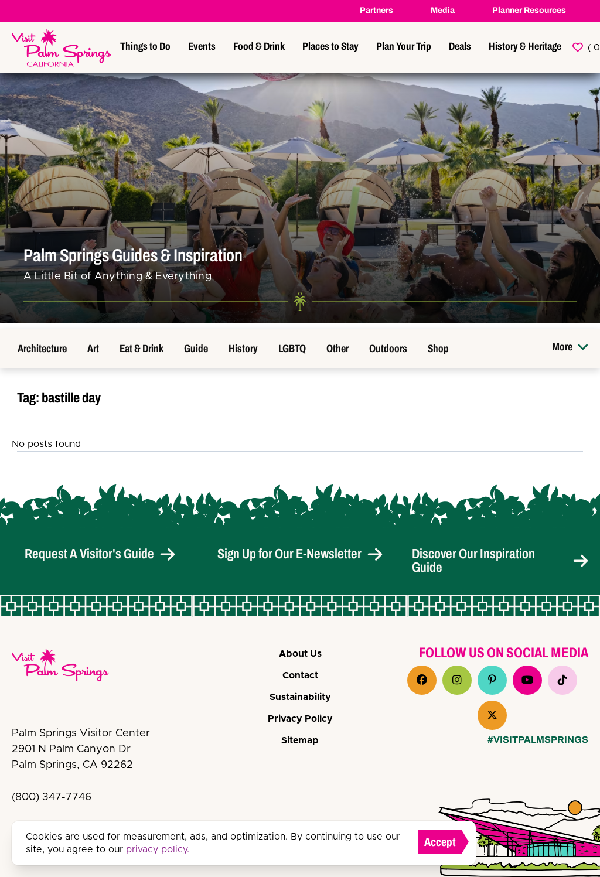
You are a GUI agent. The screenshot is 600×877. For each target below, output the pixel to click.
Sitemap (300, 740)
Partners (376, 10)
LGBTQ (292, 348)
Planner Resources (529, 10)
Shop (438, 348)
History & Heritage (525, 46)
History (243, 348)
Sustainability (300, 697)
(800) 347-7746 (51, 797)
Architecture (42, 348)
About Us (300, 653)
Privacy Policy (300, 719)
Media (443, 10)
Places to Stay (330, 46)
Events (202, 46)
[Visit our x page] (492, 715)
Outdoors (388, 348)
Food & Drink (259, 46)
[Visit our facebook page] (422, 680)
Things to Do (145, 46)
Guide (196, 348)
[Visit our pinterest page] (492, 680)
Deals (460, 46)
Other (337, 348)
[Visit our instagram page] (457, 680)
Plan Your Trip (403, 46)
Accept (440, 841)
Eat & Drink (141, 348)
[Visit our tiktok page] (562, 680)
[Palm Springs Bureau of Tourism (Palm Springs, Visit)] (61, 48)
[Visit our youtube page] (527, 680)
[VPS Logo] (70, 667)
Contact (300, 675)
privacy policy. (157, 849)
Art (93, 348)
